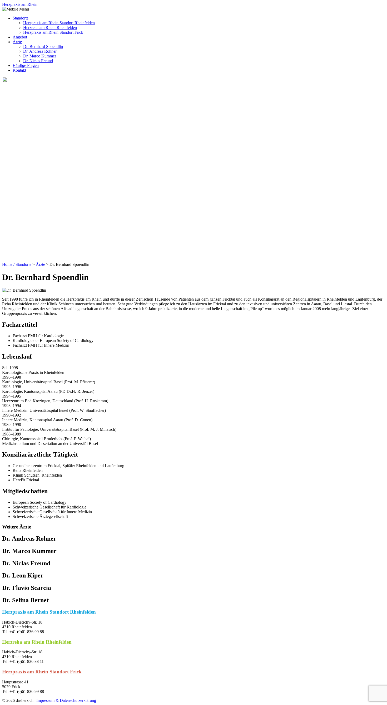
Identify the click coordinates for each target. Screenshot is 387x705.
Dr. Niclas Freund (38, 60)
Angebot (20, 37)
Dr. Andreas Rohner (40, 51)
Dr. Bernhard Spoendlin (43, 46)
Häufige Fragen (26, 65)
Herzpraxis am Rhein (19, 4)
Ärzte (17, 42)
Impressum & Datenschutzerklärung (66, 700)
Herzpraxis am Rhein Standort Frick (53, 32)
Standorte (20, 18)
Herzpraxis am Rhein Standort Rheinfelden (59, 23)
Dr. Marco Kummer (39, 56)
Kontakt (19, 70)
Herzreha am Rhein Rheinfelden (50, 27)
